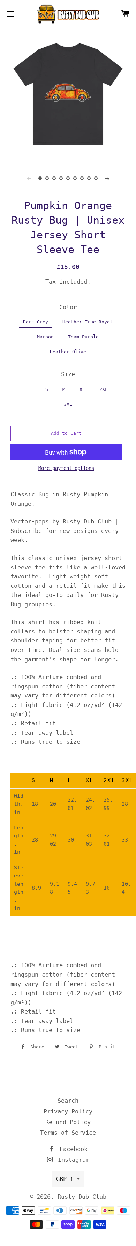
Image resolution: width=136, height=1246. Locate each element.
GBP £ (65, 1178)
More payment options (66, 468)
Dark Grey (35, 321)
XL (82, 389)
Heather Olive (68, 351)
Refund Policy (68, 1122)
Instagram (71, 1159)
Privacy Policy (68, 1111)
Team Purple (83, 336)
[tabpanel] (68, 94)
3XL (68, 404)
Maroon (45, 336)
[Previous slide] (29, 178)
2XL (103, 389)
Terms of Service (68, 1132)
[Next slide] (107, 178)
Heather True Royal (87, 321)
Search (68, 1100)
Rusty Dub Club (82, 1196)
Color (68, 306)
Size (68, 374)
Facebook (72, 1148)
